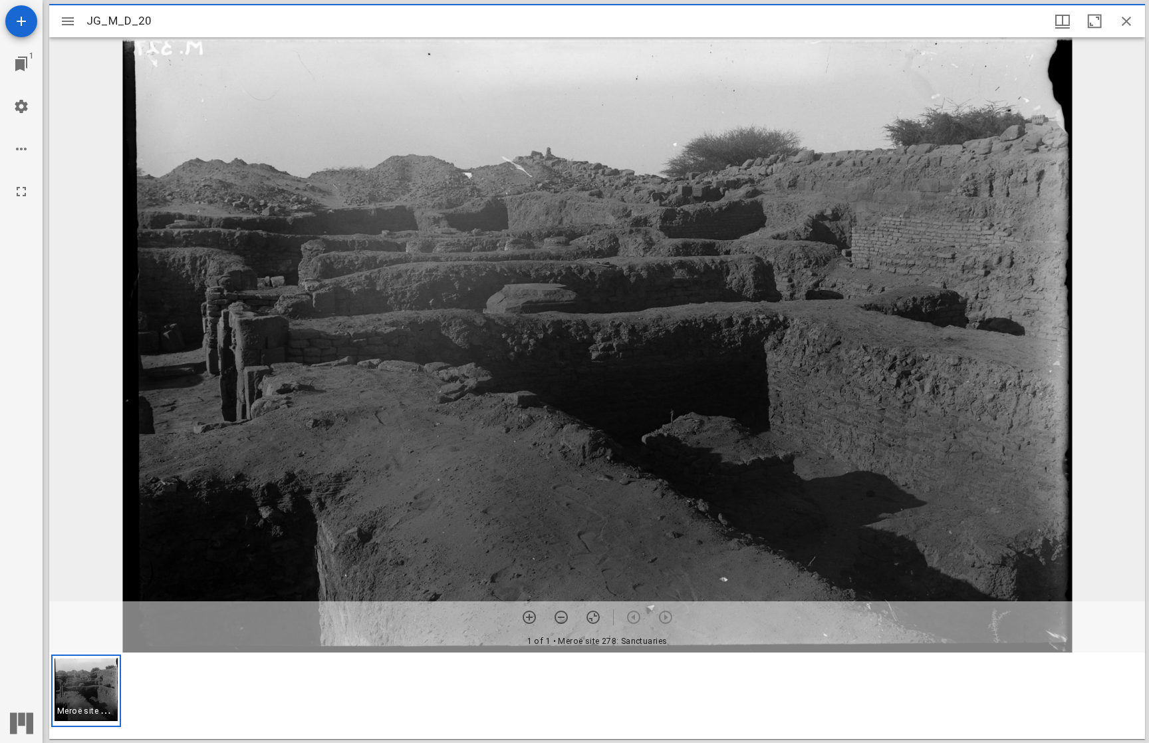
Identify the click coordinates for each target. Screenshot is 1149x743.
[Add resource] (21, 21)
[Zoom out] (561, 617)
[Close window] (1126, 21)
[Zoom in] (529, 617)
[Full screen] (21, 192)
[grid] (597, 696)
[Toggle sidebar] (68, 21)
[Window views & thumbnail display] (1063, 21)
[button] (86, 691)
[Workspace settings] (21, 106)
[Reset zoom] (593, 617)
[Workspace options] (21, 149)
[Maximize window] (1094, 21)
